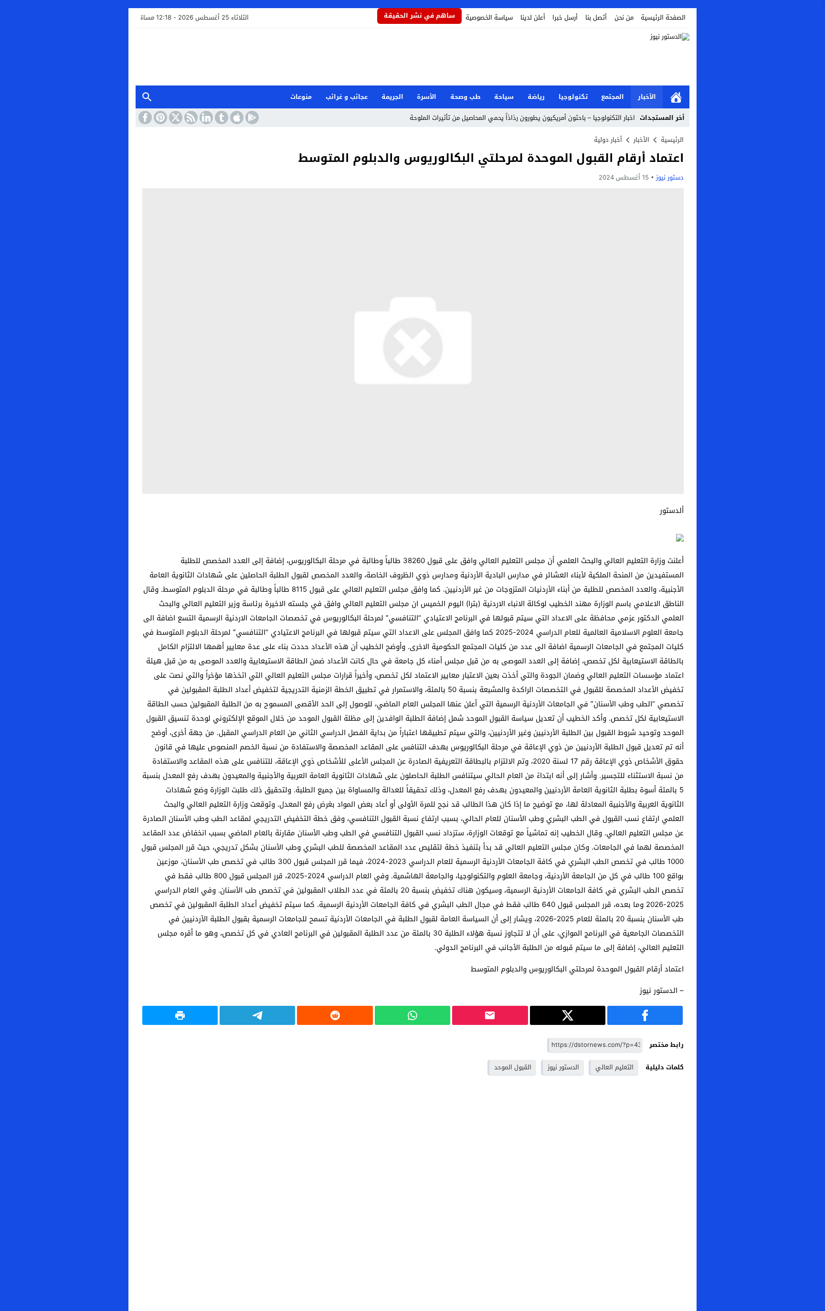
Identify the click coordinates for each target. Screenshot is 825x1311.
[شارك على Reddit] (334, 1015)
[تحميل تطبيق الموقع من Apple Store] (235, 117)
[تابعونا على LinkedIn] (205, 117)
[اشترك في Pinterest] (159, 117)
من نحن (624, 17)
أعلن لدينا (532, 17)
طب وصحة (465, 97)
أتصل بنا (596, 17)
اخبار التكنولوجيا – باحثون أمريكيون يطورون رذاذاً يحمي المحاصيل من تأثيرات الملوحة (522, 118)
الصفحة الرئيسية (663, 17)
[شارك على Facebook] (645, 1015)
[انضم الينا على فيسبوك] (144, 117)
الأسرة (426, 97)
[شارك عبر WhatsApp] (412, 1015)
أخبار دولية (608, 140)
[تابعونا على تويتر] (174, 117)
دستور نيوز (670, 177)
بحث (147, 97)
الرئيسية (676, 97)
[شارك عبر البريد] (490, 1015)
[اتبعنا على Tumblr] (220, 117)
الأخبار (647, 97)
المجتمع (612, 97)
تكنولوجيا (573, 97)
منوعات (301, 97)
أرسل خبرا (565, 17)
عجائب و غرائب (347, 97)
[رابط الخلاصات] (190, 117)
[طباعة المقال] (180, 1015)
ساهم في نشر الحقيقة (419, 15)
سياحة (504, 97)
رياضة (536, 97)
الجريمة (392, 97)
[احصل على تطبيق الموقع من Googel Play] (251, 117)
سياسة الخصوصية (489, 17)
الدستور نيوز (563, 1067)
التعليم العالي (614, 1067)
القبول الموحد (512, 1067)
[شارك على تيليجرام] (257, 1015)
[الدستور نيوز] (412, 57)
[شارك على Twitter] (567, 1015)
